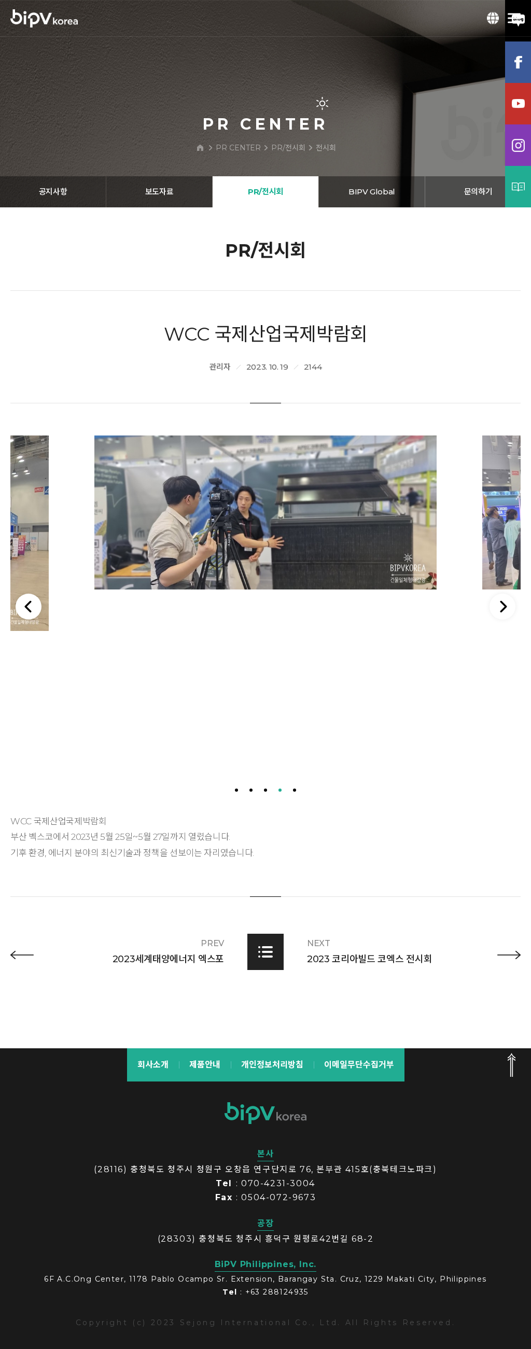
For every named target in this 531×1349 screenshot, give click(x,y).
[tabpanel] (265, 512)
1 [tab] (236, 790)
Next (502, 607)
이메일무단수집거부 (359, 1065)
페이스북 (518, 62)
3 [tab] (265, 790)
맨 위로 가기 (511, 1064)
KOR (493, 18)
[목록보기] (265, 952)
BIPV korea (44, 18)
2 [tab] (251, 790)
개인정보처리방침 (272, 1065)
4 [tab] (280, 790)
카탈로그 (518, 186)
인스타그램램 (518, 145)
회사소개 (153, 1065)
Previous (28, 607)
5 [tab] (294, 790)
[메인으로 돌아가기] (200, 148)
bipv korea (265, 1113)
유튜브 (518, 103)
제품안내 (204, 1065)
